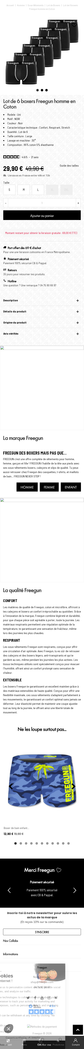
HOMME (27, 487)
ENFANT (71, 487)
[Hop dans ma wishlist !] (74, 25)
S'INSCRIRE (42, 932)
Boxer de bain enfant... (16, 828)
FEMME (49, 487)
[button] (37, 90)
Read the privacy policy (17, 1031)
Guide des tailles (69, 165)
